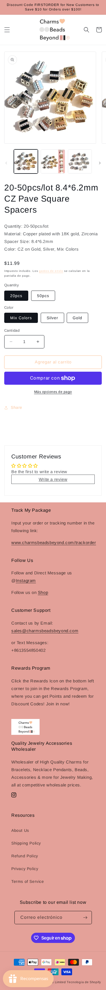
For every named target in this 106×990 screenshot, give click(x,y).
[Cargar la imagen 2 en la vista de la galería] (53, 161)
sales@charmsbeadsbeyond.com (44, 630)
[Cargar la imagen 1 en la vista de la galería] (26, 161)
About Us (20, 830)
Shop (43, 592)
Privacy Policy (24, 868)
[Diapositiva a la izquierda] (6, 163)
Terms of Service (27, 881)
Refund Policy (24, 856)
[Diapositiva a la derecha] (100, 163)
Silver (52, 318)
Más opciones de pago (53, 392)
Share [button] (16, 407)
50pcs (43, 295)
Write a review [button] (53, 479)
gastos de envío (51, 270)
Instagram (26, 580)
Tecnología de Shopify (84, 982)
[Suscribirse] (85, 917)
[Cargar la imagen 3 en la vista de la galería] (80, 161)
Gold (77, 318)
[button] (7, 30)
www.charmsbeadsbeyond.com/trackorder (53, 542)
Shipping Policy (26, 843)
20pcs (16, 295)
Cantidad (12, 330)
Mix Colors (21, 318)
